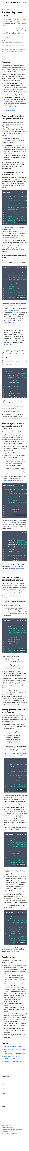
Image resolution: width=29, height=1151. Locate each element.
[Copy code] (22, 192)
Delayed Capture (15, 684)
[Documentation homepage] (2, 9)
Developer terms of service (7, 1127)
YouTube (3, 1100)
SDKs (3, 1084)
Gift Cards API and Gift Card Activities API (15, 1047)
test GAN (18, 809)
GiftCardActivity (12, 522)
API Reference (5, 1081)
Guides (3, 1079)
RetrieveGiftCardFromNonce (10, 231)
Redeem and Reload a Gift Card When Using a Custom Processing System (13, 570)
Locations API (15, 22)
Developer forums (5, 1096)
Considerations (5, 54)
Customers (6, 9)
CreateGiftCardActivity (20, 439)
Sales (3, 1121)
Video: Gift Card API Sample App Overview (15, 1053)
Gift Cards (12, 9)
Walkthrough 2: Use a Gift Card (16, 249)
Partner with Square (6, 1115)
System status (5, 1088)
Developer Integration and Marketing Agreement (12, 1129)
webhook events (8, 1017)
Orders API (8, 22)
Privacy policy (5, 1131)
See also (4, 56)
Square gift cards (6, 65)
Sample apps (4, 1086)
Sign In (26, 2)
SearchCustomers (9, 322)
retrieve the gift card (13, 965)
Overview (4, 40)
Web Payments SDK (10, 23)
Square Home (4, 1109)
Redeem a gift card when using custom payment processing (13, 45)
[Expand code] (25, 192)
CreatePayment (6, 140)
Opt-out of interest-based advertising (9, 1133)
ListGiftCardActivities (9, 1005)
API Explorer (4, 1082)
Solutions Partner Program (7, 1117)
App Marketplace (5, 1113)
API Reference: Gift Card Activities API (14, 1061)
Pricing (3, 1119)
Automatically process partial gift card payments (13, 49)
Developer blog (5, 1098)
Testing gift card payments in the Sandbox (12, 51)
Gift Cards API (12, 20)
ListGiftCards (15, 316)
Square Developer (5, 1111)
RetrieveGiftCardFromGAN (11, 310)
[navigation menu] (2, 2)
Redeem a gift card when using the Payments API (14, 42)
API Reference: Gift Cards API (12, 1059)
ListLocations (7, 480)
